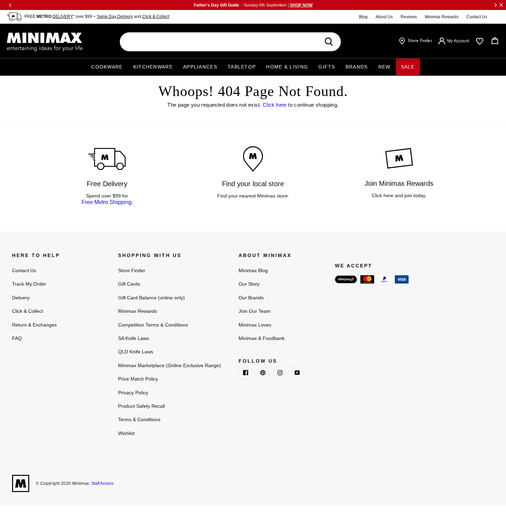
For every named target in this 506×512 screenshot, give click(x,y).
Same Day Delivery (115, 16)
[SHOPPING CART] (495, 41)
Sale (408, 67)
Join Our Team (255, 311)
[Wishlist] (479, 41)
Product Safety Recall (141, 406)
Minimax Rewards (441, 16)
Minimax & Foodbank (262, 338)
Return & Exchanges (34, 325)
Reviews (409, 16)
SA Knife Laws (133, 338)
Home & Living (287, 67)
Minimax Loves (255, 325)
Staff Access (102, 483)
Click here (275, 105)
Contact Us (476, 16)
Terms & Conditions (139, 419)
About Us (384, 16)
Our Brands (251, 297)
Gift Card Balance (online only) (151, 297)
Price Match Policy (138, 379)
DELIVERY (62, 16)
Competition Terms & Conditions (153, 325)
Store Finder (131, 270)
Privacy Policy (133, 392)
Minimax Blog (253, 270)
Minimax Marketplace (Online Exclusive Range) (169, 365)
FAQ (17, 338)
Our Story (249, 284)
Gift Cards (129, 284)
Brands (357, 67)
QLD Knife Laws (135, 351)
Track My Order (29, 284)
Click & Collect (155, 16)
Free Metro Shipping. (107, 202)
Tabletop (242, 67)
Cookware (107, 67)
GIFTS (326, 67)
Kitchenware (153, 67)
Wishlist (126, 433)
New (384, 67)
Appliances (200, 67)
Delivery (21, 297)
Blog (363, 16)
